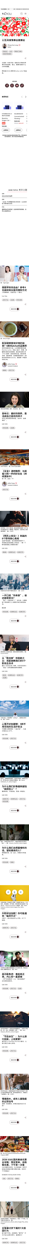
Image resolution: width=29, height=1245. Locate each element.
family (12, 862)
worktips (20, 552)
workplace (12, 552)
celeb (19, 988)
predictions (18, 51)
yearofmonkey (7, 54)
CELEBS (12, 300)
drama (4, 552)
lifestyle (5, 300)
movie (4, 675)
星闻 (3, 193)
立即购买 (5, 130)
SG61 (4, 1178)
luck (11, 51)
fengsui (5, 51)
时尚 (3, 207)
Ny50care (19, 300)
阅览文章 (13, 309)
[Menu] (25, 13)
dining (4, 370)
